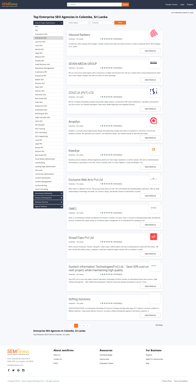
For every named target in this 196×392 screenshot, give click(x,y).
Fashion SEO (39, 91)
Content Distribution (43, 178)
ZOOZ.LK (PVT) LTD (81, 92)
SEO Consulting (41, 132)
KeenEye (74, 150)
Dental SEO (39, 49)
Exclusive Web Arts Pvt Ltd (86, 179)
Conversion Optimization (44, 174)
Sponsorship (104, 359)
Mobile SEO (39, 79)
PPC (36, 30)
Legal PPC (38, 144)
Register (190, 4)
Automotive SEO (41, 110)
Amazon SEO (40, 83)
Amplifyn (74, 121)
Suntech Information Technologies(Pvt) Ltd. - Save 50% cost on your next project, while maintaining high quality (112, 268)
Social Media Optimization (45, 159)
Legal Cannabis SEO (42, 117)
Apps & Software (41, 206)
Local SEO (38, 45)
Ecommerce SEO (41, 34)
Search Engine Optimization (45, 23)
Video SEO (39, 87)
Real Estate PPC (41, 155)
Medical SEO (40, 57)
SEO (36, 26)
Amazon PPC (39, 151)
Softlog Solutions (79, 299)
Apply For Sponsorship (154, 359)
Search (125, 4)
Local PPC (38, 140)
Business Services (41, 202)
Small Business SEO (42, 64)
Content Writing (41, 185)
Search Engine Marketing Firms (33, 381)
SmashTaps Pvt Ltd (81, 237)
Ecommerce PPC (41, 72)
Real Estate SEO (41, 98)
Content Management (43, 181)
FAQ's (56, 363)
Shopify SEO (39, 61)
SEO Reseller (40, 125)
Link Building (40, 163)
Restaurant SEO (41, 106)
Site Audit (38, 170)
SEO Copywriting (41, 136)
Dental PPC (39, 148)
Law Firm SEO (40, 42)
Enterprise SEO (41, 38)
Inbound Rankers (79, 34)
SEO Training (40, 129)
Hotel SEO (39, 102)
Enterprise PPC (40, 76)
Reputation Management (44, 68)
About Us (57, 355)
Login (182, 4)
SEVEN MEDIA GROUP (83, 63)
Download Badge (106, 355)
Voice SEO (39, 121)
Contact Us (58, 359)
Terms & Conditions (181, 381)
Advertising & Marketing (43, 193)
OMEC (73, 208)
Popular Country (171, 4)
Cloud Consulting (41, 189)
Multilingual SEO (41, 113)
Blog (147, 363)
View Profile (150, 51)
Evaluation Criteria (106, 363)
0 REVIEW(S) (117, 39)
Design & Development (43, 198)
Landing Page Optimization (45, 166)
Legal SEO (39, 53)
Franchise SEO (40, 95)
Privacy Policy (167, 381)
